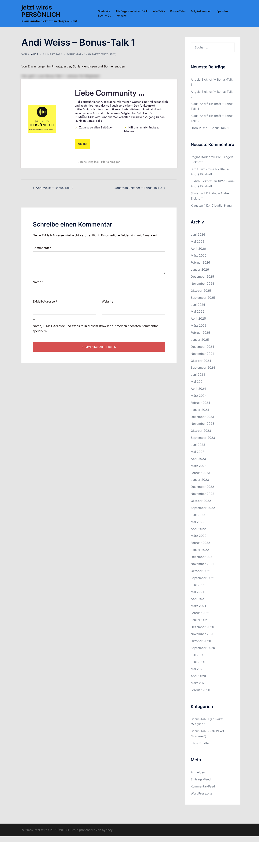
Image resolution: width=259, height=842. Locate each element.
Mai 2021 (197, 592)
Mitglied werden (201, 11)
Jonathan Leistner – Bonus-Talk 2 (138, 188)
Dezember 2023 (202, 417)
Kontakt (121, 15)
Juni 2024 (198, 374)
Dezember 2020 (202, 627)
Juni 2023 (198, 445)
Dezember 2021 (202, 557)
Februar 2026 (200, 262)
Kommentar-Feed (203, 786)
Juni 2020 (198, 662)
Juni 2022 (198, 515)
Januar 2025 (200, 339)
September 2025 (203, 297)
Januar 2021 (199, 620)
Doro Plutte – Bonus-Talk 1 (210, 128)
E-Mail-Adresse (45, 301)
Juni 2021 (198, 585)
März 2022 (198, 536)
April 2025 (198, 318)
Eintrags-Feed (201, 779)
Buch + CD (104, 15)
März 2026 (198, 255)
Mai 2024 (197, 381)
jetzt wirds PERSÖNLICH (40, 11)
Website (107, 301)
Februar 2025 (200, 332)
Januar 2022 (200, 550)
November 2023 (202, 423)
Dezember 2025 (202, 276)
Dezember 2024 (202, 347)
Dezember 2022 (202, 487)
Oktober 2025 (201, 290)
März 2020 (198, 683)
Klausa (33, 54)
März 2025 (198, 325)
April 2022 (198, 529)
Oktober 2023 (201, 430)
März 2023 (198, 466)
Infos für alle (200, 743)
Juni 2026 (198, 234)
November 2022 (202, 494)
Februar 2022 (200, 543)
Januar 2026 (200, 269)
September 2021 (202, 578)
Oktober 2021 (200, 571)
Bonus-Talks (178, 11)
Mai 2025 (197, 311)
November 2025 (202, 283)
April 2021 (198, 599)
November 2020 (202, 634)
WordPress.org (201, 793)
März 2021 (198, 606)
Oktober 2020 (201, 641)
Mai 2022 (197, 522)
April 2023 (198, 459)
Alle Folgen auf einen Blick (131, 11)
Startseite (104, 11)
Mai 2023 (197, 452)
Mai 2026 (197, 241)
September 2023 (203, 438)
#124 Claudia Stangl (218, 205)
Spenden (222, 11)
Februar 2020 (200, 690)
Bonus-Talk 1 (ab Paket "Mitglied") (92, 54)
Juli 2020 (197, 655)
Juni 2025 (198, 305)
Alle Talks (159, 11)
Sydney (107, 830)
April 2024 (198, 389)
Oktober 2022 (201, 501)
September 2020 (203, 648)
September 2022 (203, 508)
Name (38, 282)
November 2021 (202, 564)
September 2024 (203, 367)
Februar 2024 (200, 403)
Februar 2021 (200, 613)
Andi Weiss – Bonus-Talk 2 (54, 188)
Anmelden (198, 772)
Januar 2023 (200, 480)
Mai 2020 (197, 669)
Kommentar (42, 248)
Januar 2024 (200, 410)
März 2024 (198, 396)
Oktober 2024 (201, 361)
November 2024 (202, 354)
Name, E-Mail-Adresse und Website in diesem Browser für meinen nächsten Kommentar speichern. (95, 328)
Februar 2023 (200, 473)
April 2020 (198, 676)
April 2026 (198, 248)
